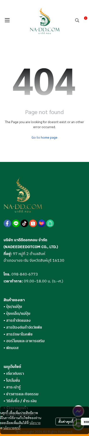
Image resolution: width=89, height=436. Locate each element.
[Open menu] (7, 20)
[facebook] (7, 223)
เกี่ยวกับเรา (15, 374)
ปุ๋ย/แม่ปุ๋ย (13, 307)
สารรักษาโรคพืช (18, 334)
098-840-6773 (24, 274)
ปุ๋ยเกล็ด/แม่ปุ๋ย (17, 314)
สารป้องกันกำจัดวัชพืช (23, 327)
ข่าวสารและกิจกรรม (22, 394)
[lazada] (41, 223)
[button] (77, 20)
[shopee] (33, 223)
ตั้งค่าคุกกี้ (65, 421)
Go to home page (44, 137)
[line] (16, 223)
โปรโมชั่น (13, 380)
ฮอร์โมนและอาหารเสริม (24, 341)
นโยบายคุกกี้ (11, 428)
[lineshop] (50, 223)
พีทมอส (11, 348)
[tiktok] (24, 223)
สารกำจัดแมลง (17, 320)
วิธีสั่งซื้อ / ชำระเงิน (21, 401)
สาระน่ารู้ (13, 387)
